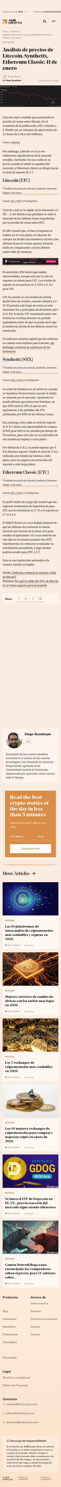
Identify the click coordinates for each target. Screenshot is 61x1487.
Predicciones (10, 1334)
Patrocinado (10, 1358)
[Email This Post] (40, 599)
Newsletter (9, 1327)
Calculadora (10, 1342)
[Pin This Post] (33, 599)
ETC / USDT (16, 493)
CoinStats (15, 142)
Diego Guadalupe (13, 81)
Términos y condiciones (16, 1378)
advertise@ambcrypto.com (22, 1422)
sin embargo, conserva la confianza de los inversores (28, 347)
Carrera (35, 1334)
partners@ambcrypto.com (22, 1404)
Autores (35, 1327)
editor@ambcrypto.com (21, 1413)
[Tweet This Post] (26, 599)
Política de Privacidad (15, 1385)
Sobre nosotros (39, 1303)
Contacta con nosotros (44, 1319)
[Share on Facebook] (18, 599)
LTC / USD (16, 201)
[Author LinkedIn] (29, 741)
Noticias (8, 43)
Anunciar (36, 1311)
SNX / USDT (17, 380)
